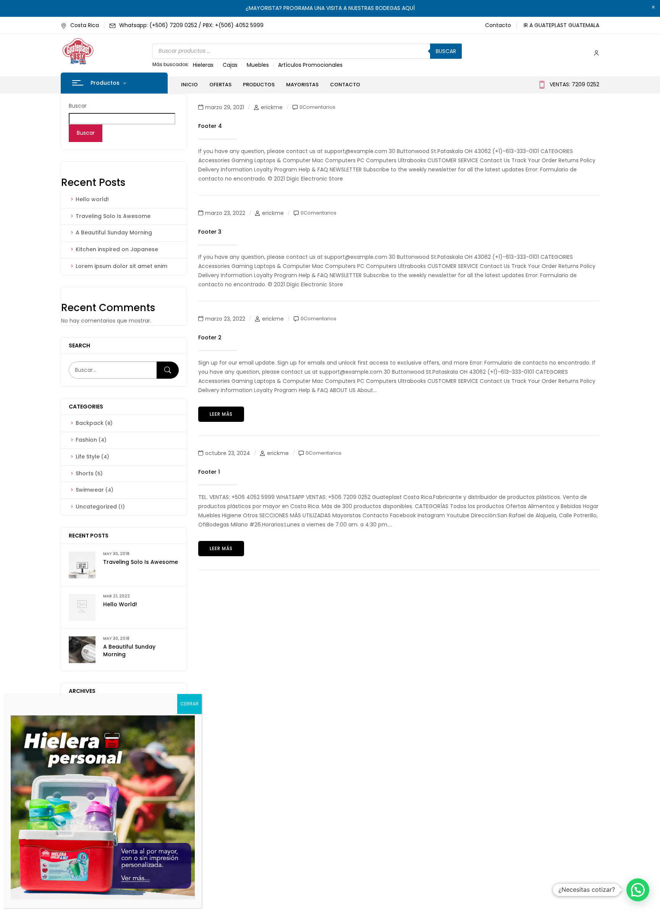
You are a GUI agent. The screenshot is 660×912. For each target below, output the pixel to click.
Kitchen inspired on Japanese (117, 249)
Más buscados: (170, 64)
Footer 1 (209, 472)
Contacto (498, 25)
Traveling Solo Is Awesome (113, 216)
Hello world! (92, 199)
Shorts (85, 473)
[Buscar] (168, 370)
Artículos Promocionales (310, 65)
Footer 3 (210, 232)
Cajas (230, 65)
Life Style (88, 456)
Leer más (221, 414)
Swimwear (90, 490)
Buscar (446, 51)
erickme (272, 107)
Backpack (90, 423)
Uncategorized (96, 506)
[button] (637, 889)
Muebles (258, 65)
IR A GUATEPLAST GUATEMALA (561, 25)
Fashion (86, 440)
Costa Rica (84, 25)
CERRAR (189, 704)
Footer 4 (210, 126)
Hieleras (203, 65)
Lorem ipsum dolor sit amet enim (121, 266)
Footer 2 (210, 337)
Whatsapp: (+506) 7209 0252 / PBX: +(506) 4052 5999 (191, 25)
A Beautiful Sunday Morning (114, 232)
